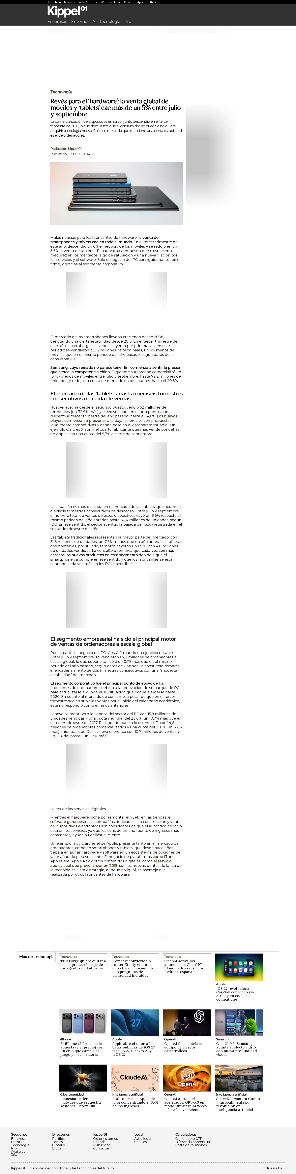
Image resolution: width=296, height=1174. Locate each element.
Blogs (56, 1148)
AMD (152, 2)
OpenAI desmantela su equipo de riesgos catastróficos (184, 1047)
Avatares (18, 1151)
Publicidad (102, 1145)
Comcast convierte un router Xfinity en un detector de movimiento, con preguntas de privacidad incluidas (133, 968)
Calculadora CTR (188, 1138)
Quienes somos (105, 1138)
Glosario (58, 1145)
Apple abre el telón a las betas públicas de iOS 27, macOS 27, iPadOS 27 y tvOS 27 (133, 1049)
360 (14, 1154)
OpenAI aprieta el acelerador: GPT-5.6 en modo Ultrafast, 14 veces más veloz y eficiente (185, 1104)
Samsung (223, 1039)
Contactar (101, 1148)
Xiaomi (128, 2)
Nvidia (68, 2)
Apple (141, 2)
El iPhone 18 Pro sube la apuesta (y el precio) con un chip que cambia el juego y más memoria (81, 1049)
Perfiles (58, 1138)
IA (93, 21)
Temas (57, 1142)
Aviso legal (142, 1138)
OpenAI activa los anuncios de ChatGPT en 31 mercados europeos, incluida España (186, 966)
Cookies (140, 1142)
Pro (127, 21)
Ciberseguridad (72, 1094)
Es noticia (54, 2)
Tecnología (109, 21)
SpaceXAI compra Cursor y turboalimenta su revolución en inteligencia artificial (238, 1104)
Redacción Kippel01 (66, 149)
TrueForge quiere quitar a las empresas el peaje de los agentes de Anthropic (83, 964)
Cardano (114, 2)
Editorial (100, 1142)
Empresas (57, 21)
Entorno (79, 21)
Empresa (18, 1138)
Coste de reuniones (191, 1145)
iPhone (65, 1039)
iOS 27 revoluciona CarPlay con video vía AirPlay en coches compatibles (235, 994)
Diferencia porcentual (193, 1142)
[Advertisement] (148, 58)
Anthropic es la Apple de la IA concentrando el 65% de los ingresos (135, 1102)
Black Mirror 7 (85, 2)
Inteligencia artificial (127, 1094)
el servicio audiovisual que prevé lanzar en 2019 (111, 863)
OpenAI (170, 1039)
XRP (101, 2)
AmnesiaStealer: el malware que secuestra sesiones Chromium (80, 1102)
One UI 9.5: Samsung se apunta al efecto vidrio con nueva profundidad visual (237, 1049)
